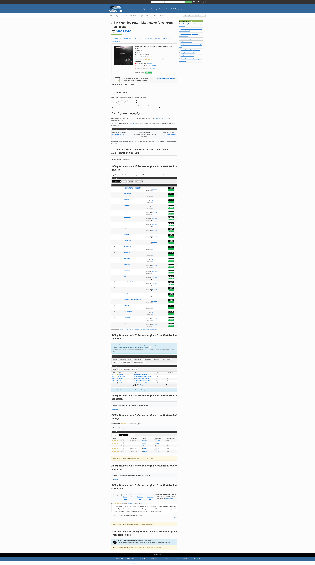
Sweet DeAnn (127, 234)
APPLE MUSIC (171, 188)
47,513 (158, 440)
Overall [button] (141, 15)
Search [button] (148, 15)
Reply (175, 517)
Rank (119, 369)
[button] (150, 57)
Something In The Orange (130, 281)
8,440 (158, 448)
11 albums (157, 118)
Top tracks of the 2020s (140, 329)
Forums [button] (162, 15)
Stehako (144, 445)
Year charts (157, 359)
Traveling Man (127, 264)
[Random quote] (181, 9)
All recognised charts (138, 362)
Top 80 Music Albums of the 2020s (142, 380)
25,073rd (152, 68)
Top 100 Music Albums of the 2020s (142, 378)
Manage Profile (169, 498)
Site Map (176, 558)
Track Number (116, 181)
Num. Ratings (138, 181)
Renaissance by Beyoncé (187, 56)
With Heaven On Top (118, 134)
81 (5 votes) (154, 283)
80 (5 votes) (154, 194)
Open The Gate (127, 193)
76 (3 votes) (154, 247)
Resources (153, 558)
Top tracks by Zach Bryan (126, 329)
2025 (113, 378)
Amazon (133, 101)
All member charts (125, 362)
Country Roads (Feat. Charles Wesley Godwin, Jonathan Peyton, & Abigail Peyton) (132, 188)
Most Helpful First (125, 497)
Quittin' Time (127, 223)
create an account (127, 458)
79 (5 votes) (154, 188)
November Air (127, 317)
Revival (125, 323)
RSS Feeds (165, 558)
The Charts (133, 15)
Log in (114, 547)
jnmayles (115, 409)
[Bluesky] (190, 559)
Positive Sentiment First (140, 497)
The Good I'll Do (127, 246)
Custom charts (166, 359)
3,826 (158, 451)
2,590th (154, 66)
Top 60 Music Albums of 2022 (140, 374)
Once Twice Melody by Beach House (190, 50)
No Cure (126, 228)
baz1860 (119, 380)
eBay (134, 103)
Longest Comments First (150, 497)
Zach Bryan (123, 31)
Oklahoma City (127, 217)
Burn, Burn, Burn (128, 311)
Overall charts (137, 359)
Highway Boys (127, 205)
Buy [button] (155, 15)
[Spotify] (196, 559)
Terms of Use (119, 558)
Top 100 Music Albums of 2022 (141, 382)
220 (158, 443)
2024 (113, 382)
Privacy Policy (130, 558)
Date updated (122, 435)
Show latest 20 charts (125, 359)
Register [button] (188, 2)
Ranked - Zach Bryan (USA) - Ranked (142, 376)
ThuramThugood (121, 376)
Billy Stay (126, 293)
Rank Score (126, 369)
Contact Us (142, 558)
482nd (150, 63)
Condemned (126, 211)
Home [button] (110, 15)
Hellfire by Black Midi (186, 42)
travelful (120, 378)
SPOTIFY (149, 72)
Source (134, 369)
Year (114, 369)
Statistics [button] (124, 15)
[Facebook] (193, 559)
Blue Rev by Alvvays (186, 39)
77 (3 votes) (154, 218)
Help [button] (117, 15)
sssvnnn (120, 374)
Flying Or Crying (127, 252)
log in (118, 458)
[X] (199, 559)
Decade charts (147, 359)
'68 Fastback (127, 270)
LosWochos (144, 440)
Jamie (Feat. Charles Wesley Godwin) (132, 299)
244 (158, 445)
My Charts (146, 390)
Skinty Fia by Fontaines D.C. (188, 53)
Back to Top (157, 554)
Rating (130, 181)
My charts (115, 362)
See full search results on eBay (165, 78)
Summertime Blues (171, 134)
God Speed (126, 199)
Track (124, 181)
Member (131, 435)
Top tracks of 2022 (152, 329)
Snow (125, 276)
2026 (113, 374)
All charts (115, 359)
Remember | (197, 2)
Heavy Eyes (126, 305)
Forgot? (204, 2)
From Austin (127, 258)
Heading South (127, 240)
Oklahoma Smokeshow (129, 287)
